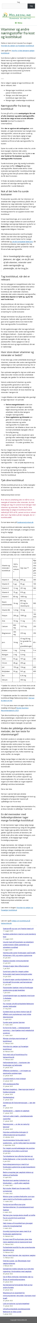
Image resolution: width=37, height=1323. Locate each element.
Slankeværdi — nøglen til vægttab (16, 1111)
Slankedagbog (8, 1097)
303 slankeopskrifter (11, 1084)
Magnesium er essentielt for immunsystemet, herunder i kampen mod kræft (19, 1295)
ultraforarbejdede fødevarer (22, 242)
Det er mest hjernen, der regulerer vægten (19, 1255)
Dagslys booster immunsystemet (16, 961)
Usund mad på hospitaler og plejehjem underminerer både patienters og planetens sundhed (18, 944)
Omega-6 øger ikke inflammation (16, 966)
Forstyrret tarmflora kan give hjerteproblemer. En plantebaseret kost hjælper (18, 1207)
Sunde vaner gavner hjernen (14, 1022)
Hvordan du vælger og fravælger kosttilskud (17, 46)
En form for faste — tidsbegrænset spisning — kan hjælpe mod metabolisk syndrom (18, 1030)
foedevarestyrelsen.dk (25, 522)
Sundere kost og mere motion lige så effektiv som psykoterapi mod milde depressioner (17, 1014)
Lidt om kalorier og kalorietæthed (16, 1303)
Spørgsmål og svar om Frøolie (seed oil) (18, 928)
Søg (18, 2)
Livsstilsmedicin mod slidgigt (14, 1078)
